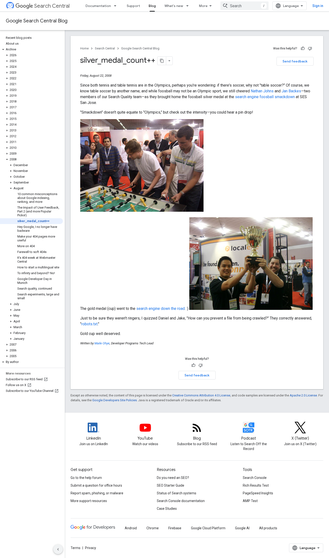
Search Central (52, 6)
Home (84, 48)
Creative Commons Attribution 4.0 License (201, 395)
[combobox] (244, 5)
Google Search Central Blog (36, 21)
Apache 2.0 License (303, 395)
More (203, 6)
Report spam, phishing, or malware (97, 493)
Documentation (98, 6)
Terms (75, 548)
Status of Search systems (176, 493)
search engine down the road (160, 308)
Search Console (255, 478)
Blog (152, 6)
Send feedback (295, 61)
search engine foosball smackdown (265, 97)
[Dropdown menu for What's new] (189, 6)
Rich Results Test (256, 485)
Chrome (152, 528)
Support (133, 6)
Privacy (90, 548)
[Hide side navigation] (58, 549)
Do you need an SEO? (173, 478)
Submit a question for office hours (96, 485)
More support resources (89, 501)
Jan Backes (291, 91)
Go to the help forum (86, 478)
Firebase (174, 528)
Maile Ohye (102, 343)
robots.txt (89, 324)
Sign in (317, 6)
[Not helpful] (310, 48)
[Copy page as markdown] (162, 61)
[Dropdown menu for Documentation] (116, 6)
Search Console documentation (181, 501)
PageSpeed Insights (258, 493)
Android (131, 528)
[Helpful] (302, 48)
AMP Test (250, 501)
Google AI (242, 528)
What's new (173, 6)
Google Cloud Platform (208, 528)
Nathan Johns (262, 91)
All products (268, 528)
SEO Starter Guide (170, 485)
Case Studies (167, 508)
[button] (31, 49)
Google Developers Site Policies (114, 400)
